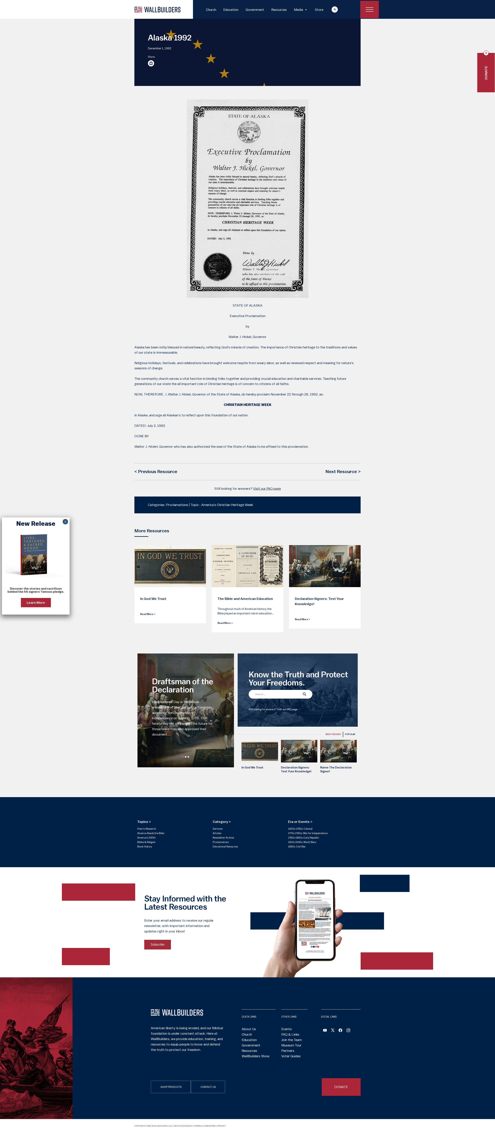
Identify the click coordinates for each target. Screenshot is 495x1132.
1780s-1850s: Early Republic (303, 837)
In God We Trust (252, 767)
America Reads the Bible (150, 833)
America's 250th (146, 837)
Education (230, 9)
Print (151, 63)
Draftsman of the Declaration (182, 686)
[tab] (333, 734)
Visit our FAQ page (267, 488)
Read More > (147, 614)
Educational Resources (225, 846)
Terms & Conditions (205, 1126)
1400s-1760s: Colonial (300, 829)
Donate (486, 73)
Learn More (36, 602)
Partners (287, 1050)
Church (211, 9)
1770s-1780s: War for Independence (308, 833)
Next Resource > (343, 471)
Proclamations (221, 842)
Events (286, 1029)
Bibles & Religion (146, 842)
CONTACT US (208, 1087)
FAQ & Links (290, 1034)
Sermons (218, 829)
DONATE (341, 1087)
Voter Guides (291, 1056)
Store (319, 9)
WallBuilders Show (256, 1056)
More (331, 9)
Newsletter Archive (223, 837)
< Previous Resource (155, 471)
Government (255, 9)
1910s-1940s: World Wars (302, 842)
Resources (279, 9)
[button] (183, 757)
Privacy (221, 1126)
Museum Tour (291, 1045)
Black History (144, 846)
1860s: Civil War (297, 846)
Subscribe (158, 944)
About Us (249, 1029)
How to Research (146, 829)
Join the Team (291, 1040)
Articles (217, 833)
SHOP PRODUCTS (171, 1087)
